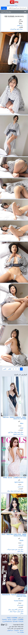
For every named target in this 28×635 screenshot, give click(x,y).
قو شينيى (21, 545)
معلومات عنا (21, 632)
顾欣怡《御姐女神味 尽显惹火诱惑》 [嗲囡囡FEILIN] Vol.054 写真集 (14, 535)
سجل (16, 5)
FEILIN (21, 540)
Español (4, 619)
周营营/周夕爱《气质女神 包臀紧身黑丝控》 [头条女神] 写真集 (14, 595)
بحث (4, 8)
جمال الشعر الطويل (18, 434)
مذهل (15, 432)
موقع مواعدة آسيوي (6, 12)
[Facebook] (2, 624)
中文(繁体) (20, 619)
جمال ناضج (20, 29)
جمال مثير (20, 549)
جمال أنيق (10, 432)
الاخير (4, 369)
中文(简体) (14, 617)
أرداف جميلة (14, 491)
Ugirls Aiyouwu (18, 482)
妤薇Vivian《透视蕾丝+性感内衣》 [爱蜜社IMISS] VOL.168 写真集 (14, 418)
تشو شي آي (20, 605)
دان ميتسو (20, 25)
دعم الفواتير (10, 630)
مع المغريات (13, 29)
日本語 (9, 617)
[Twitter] (4, 624)
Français (20, 621)
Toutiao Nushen (18, 601)
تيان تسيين (20, 486)
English (14, 619)
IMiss (21, 423)
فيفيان (21, 428)
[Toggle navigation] (25, 11)
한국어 (9, 619)
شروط (21, 630)
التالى (9, 369)
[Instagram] (6, 624)
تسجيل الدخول (10, 5)
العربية (4, 621)
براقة (8, 491)
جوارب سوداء (16, 611)
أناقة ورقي (14, 609)
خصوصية (16, 630)
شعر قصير (20, 609)
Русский (15, 621)
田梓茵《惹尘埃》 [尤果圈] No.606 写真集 (14, 477)
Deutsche (9, 621)
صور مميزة (14, 549)
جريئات (9, 549)
